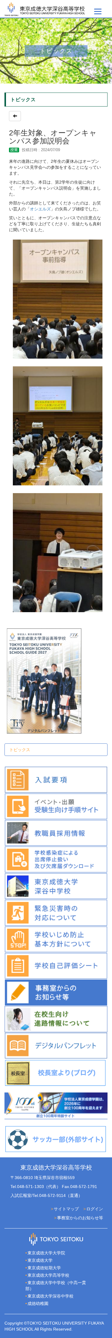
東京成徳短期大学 (44, 1267)
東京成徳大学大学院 (46, 1253)
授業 (14, 150)
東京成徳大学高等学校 (48, 1275)
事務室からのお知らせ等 (80, 1217)
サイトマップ (66, 1208)
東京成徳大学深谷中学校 (50, 1296)
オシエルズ (40, 209)
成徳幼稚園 (37, 1303)
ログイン (94, 1208)
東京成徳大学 (40, 1260)
